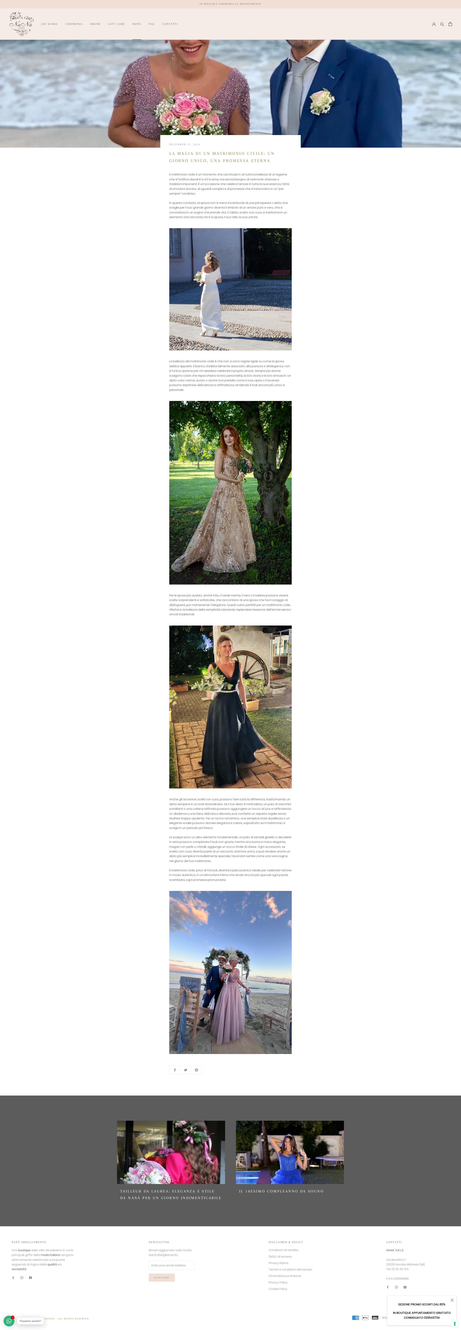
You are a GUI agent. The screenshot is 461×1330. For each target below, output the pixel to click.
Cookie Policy (278, 1289)
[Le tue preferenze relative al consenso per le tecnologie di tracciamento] (454, 1323)
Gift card (116, 23)
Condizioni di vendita (283, 1250)
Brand (95, 23)
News (136, 23)
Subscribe (162, 1277)
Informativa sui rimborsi (285, 1276)
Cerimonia (74, 23)
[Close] (452, 1300)
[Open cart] (450, 24)
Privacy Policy (278, 1282)
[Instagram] (21, 1277)
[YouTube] (30, 1277)
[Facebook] (13, 1277)
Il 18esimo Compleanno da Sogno (281, 1191)
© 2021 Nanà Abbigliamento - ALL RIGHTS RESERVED (51, 1318)
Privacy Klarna (278, 1263)
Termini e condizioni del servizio (290, 1269)
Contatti (170, 23)
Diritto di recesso (280, 1256)
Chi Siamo (49, 23)
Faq (152, 23)
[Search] (442, 24)
